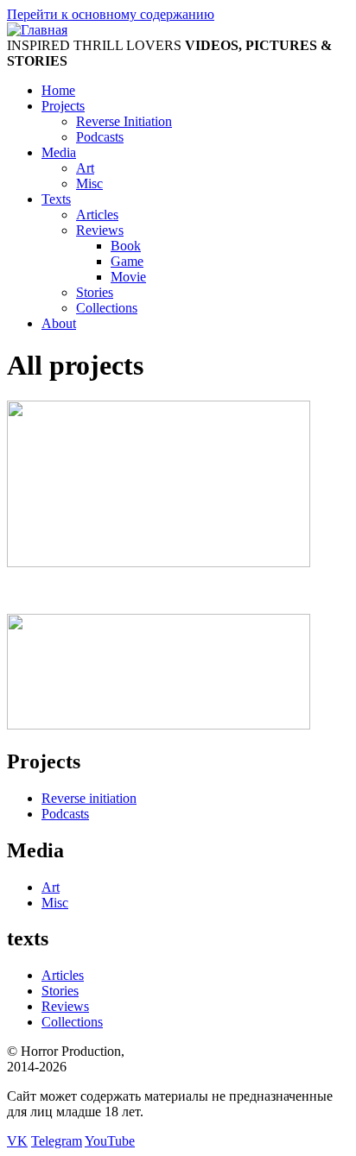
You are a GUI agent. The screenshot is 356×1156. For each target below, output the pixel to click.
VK (17, 1141)
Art (85, 168)
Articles (97, 214)
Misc (89, 183)
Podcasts (100, 136)
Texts (56, 199)
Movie (128, 276)
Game (127, 261)
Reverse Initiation (124, 121)
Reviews (100, 230)
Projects (63, 105)
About (58, 323)
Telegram (56, 1141)
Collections (106, 307)
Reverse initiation (89, 798)
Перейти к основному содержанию (110, 14)
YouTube (110, 1141)
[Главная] (37, 29)
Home (58, 90)
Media (58, 152)
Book (126, 245)
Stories (94, 292)
